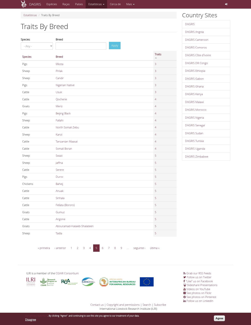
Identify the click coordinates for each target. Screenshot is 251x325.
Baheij (59, 184)
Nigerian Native (65, 85)
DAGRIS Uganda (195, 148)
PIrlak (59, 71)
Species (25, 39)
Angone (60, 219)
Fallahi (59, 120)
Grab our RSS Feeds (198, 273)
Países (79, 4)
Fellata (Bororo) (65, 205)
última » (154, 248)
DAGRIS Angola (194, 32)
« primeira (44, 248)
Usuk (59, 92)
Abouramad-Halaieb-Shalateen (75, 226)
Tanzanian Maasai (67, 141)
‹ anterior (60, 248)
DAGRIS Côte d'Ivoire (198, 55)
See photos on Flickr (198, 293)
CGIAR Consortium (67, 273)
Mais (129, 4)
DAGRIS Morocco (195, 109)
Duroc (59, 176)
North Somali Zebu (67, 127)
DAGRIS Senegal (195, 125)
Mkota (59, 64)
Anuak (59, 191)
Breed (59, 39)
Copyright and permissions (123, 304)
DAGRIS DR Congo (196, 63)
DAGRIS (35, 4)
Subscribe (160, 304)
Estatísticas (95, 4)
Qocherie (61, 99)
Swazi (59, 155)
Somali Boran (64, 148)
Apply (114, 45)
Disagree (30, 319)
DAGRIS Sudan (194, 133)
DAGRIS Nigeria (194, 117)
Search (147, 304)
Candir (60, 78)
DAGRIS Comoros (196, 47)
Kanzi (59, 134)
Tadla (59, 233)
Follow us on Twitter (198, 277)
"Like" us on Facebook (199, 281)
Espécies (51, 4)
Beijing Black (63, 113)
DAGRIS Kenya (194, 94)
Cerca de (115, 4)
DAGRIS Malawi (194, 102)
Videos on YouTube (198, 289)
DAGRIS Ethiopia (195, 71)
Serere (60, 169)
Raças (66, 4)
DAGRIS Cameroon (196, 39)
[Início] (25, 4)
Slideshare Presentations (201, 285)
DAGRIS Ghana (194, 86)
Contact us (97, 304)
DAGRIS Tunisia (194, 141)
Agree (219, 318)
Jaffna (59, 163)
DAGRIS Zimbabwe (196, 156)
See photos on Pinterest (201, 297)
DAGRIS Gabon (194, 78)
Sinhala (60, 198)
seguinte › (139, 248)
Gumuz (60, 212)
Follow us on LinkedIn (199, 301)
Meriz (59, 106)
